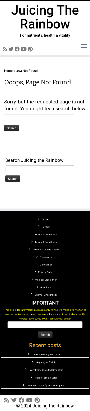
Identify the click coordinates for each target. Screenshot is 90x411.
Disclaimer (46, 257)
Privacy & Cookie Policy (46, 249)
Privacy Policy (46, 272)
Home (8, 70)
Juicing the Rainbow (45, 17)
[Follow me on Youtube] (24, 49)
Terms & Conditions (46, 234)
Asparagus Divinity (46, 362)
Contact (46, 219)
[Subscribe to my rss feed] (5, 49)
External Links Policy (46, 295)
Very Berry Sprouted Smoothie (46, 370)
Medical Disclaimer (46, 279)
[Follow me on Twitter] (11, 49)
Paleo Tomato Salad (46, 377)
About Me (45, 287)
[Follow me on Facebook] (18, 49)
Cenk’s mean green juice (46, 354)
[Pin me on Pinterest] (31, 49)
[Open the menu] (84, 46)
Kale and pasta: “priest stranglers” (46, 385)
